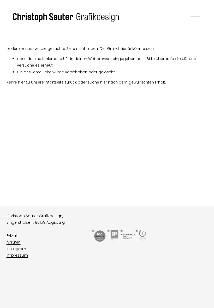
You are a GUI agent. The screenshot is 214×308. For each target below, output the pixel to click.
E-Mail (12, 235)
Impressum (17, 255)
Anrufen (14, 242)
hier (21, 82)
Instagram (16, 248)
